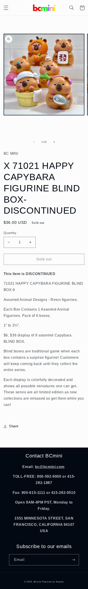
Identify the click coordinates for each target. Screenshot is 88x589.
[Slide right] (54, 142)
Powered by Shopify (53, 582)
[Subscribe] (73, 559)
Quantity (10, 233)
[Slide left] (34, 142)
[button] (6, 8)
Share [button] (14, 426)
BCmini (37, 582)
